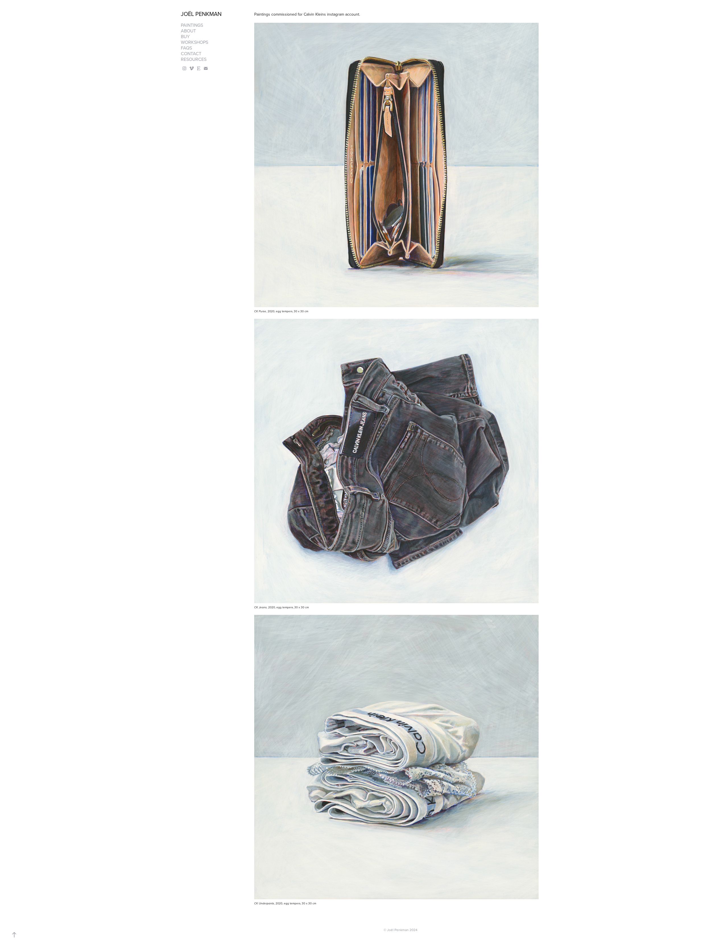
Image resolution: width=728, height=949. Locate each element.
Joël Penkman (201, 14)
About (188, 31)
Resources (193, 59)
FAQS (186, 48)
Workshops (194, 42)
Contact (191, 53)
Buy (185, 36)
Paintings (192, 25)
